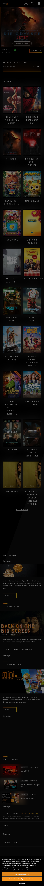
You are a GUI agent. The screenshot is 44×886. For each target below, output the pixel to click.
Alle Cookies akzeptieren (22, 874)
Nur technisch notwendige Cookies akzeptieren (22, 879)
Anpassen (22, 883)
